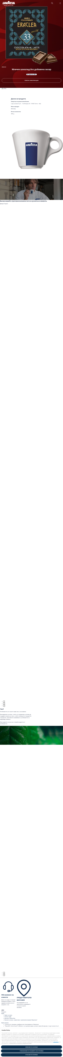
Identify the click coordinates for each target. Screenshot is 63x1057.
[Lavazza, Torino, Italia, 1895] (8, 3)
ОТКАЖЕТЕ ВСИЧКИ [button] (31, 1054)
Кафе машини (5, 1022)
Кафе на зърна (8, 1015)
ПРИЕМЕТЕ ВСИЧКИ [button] (31, 1047)
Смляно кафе (7, 1016)
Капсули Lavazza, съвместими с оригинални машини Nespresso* (20, 1020)
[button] (52, 3)
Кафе (2, 1013)
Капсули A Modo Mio (9, 1018)
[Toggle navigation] (60, 3)
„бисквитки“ (56, 1042)
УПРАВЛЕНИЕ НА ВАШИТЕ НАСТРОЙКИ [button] (31, 1050)
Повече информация (31, 80)
